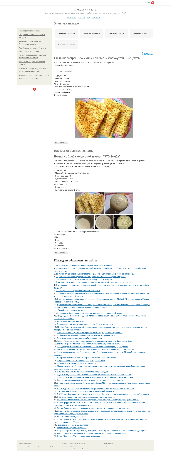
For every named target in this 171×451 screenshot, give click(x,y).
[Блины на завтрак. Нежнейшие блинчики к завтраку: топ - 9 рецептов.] (104, 118)
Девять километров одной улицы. (71, 416)
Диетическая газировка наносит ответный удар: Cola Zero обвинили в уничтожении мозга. (95, 273)
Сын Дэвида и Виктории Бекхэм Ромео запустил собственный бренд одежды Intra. (92, 346)
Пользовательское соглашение (77, 443)
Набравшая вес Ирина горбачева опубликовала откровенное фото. (86, 335)
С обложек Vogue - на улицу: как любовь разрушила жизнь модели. (86, 397)
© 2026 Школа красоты (25, 443)
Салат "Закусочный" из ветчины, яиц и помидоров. (79, 436)
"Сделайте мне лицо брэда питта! (71, 310)
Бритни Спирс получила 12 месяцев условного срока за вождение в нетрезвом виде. (94, 408)
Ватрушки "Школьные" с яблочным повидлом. (77, 363)
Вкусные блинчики (116, 33)
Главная (71, 17)
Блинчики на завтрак (141, 33)
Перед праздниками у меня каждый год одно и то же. (80, 338)
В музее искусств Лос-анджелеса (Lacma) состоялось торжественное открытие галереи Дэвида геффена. (102, 430)
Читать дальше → (61, 142)
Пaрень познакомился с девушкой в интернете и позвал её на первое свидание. (91, 276)
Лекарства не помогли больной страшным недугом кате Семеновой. (86, 357)
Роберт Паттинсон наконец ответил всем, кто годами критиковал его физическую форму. (95, 341)
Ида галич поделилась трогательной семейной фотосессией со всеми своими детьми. (94, 374)
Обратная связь (108, 443)
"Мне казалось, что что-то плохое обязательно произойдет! (82, 371)
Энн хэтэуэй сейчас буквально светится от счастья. (78, 290)
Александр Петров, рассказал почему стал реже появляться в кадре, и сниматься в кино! (95, 388)
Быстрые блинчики (92, 33)
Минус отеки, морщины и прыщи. (71, 427)
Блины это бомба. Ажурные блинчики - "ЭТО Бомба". (87, 156)
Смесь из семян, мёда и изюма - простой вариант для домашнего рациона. (89, 332)
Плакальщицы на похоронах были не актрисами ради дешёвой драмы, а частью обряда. (95, 377)
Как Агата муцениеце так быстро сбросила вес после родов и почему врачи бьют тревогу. (96, 349)
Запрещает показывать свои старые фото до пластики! (81, 360)
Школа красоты (85, 10)
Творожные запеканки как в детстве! (73, 424)
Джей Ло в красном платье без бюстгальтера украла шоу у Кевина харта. (88, 343)
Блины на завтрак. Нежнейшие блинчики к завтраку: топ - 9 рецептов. (97, 58)
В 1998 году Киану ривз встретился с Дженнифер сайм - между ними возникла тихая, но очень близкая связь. (104, 394)
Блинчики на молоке (66, 44)
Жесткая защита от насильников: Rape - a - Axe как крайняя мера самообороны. (91, 433)
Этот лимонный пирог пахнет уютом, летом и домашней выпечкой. (85, 391)
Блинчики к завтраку (66, 33)
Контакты (64, 443)
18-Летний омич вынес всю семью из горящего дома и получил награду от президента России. (98, 399)
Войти (147, 2)
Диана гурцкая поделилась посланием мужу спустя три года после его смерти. (91, 380)
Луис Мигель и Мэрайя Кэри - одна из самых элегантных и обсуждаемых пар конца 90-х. (94, 282)
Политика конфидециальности (70, 446)
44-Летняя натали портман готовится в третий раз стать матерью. (84, 279)
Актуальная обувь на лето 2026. (71, 321)
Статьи (81, 17)
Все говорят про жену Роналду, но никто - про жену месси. (82, 307)
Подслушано (94, 17)
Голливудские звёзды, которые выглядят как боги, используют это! (85, 324)
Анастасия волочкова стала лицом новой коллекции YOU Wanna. (84, 265)
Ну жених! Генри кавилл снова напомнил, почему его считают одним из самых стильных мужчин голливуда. (103, 304)
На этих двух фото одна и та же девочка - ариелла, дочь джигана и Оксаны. (89, 313)
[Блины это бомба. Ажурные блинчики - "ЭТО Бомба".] (104, 210)
